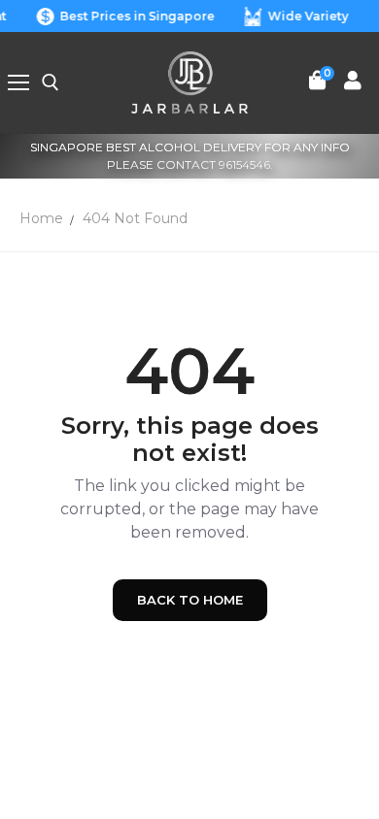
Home (41, 218)
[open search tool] (50, 82)
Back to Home (190, 599)
